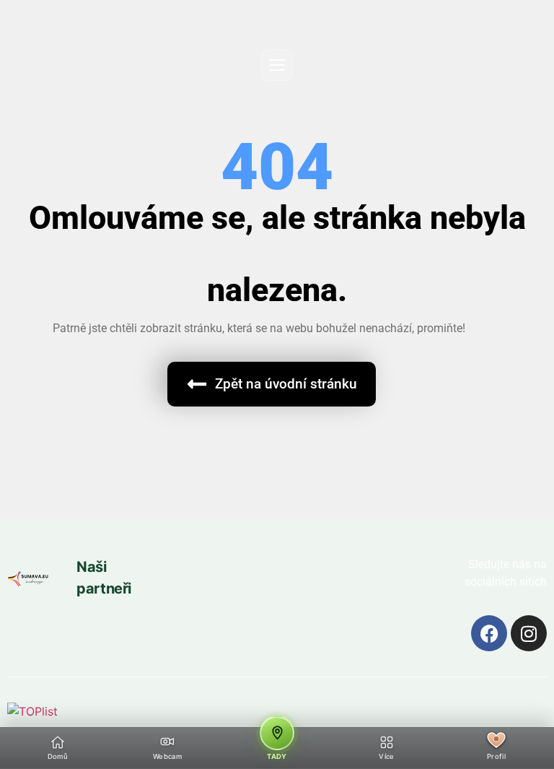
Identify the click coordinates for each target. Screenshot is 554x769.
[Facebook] (489, 633)
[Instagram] (529, 633)
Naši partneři (103, 577)
